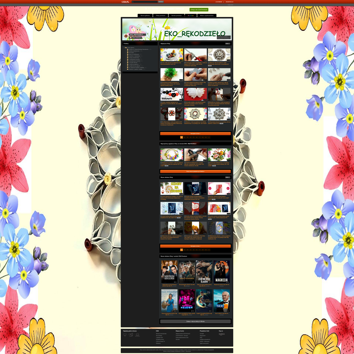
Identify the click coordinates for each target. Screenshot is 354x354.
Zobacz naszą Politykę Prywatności (172, 351)
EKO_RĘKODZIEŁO (136, 34)
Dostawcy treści (160, 339)
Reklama (158, 343)
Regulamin (202, 335)
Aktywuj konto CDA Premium (183, 333)
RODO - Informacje (186, 351)
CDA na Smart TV (160, 341)
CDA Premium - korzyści (182, 335)
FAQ (201, 337)
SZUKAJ (161, 1)
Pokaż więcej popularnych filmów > (195, 171)
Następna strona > (195, 133)
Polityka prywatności (205, 339)
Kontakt (202, 333)
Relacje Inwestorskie (161, 333)
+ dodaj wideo (230, 4)
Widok (227, 43)
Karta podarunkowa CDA (182, 337)
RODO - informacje (204, 341)
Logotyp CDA (159, 337)
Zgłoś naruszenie (204, 343)
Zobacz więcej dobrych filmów (195, 321)
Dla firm (178, 339)
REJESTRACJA (229, 1)
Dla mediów (159, 335)
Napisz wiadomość (136, 37)
